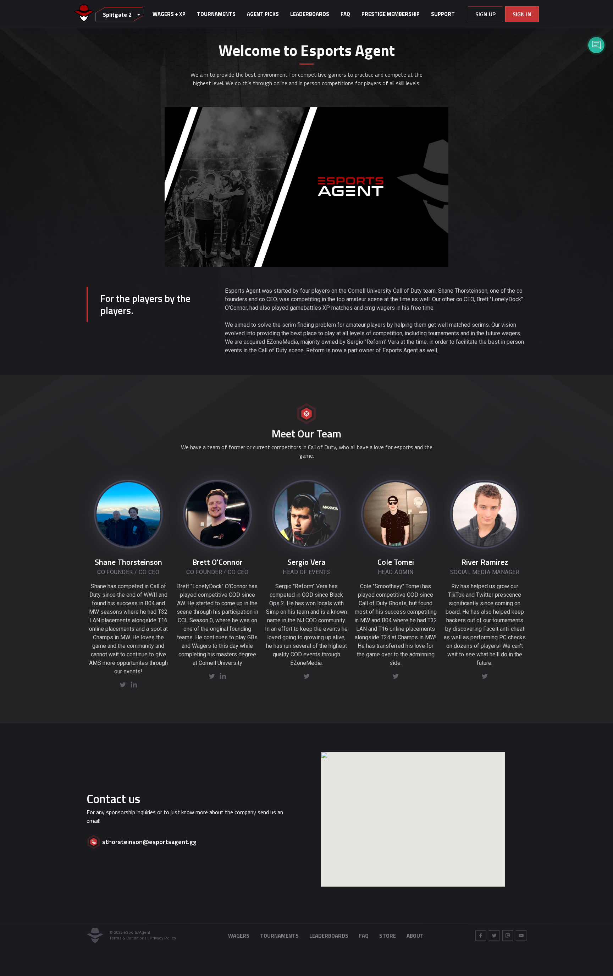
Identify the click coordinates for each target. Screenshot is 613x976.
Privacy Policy (163, 938)
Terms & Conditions (128, 938)
